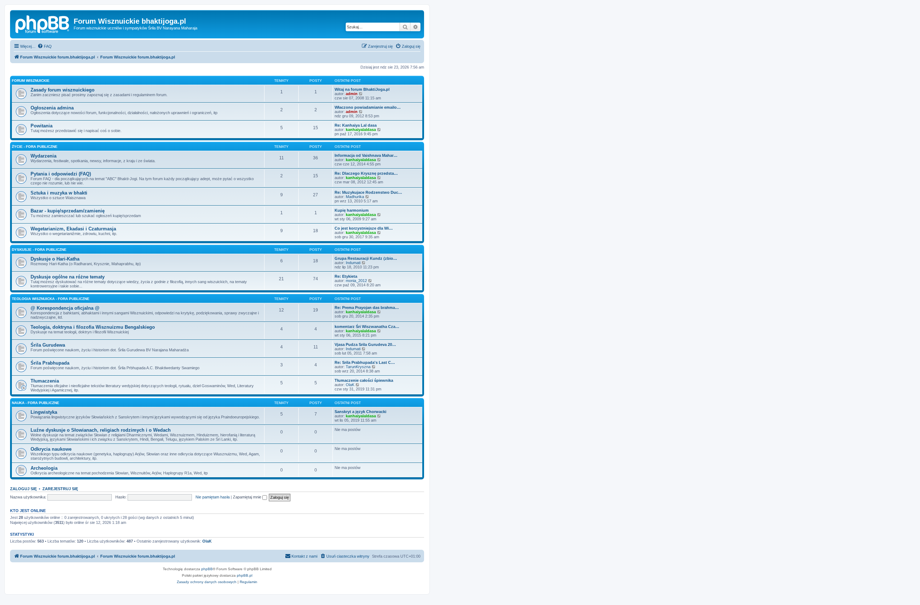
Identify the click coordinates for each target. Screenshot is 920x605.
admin (352, 94)
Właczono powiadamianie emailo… (368, 107)
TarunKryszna (358, 367)
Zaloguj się (23, 489)
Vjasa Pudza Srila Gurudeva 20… (365, 344)
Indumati (353, 263)
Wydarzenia (43, 156)
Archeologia (44, 468)
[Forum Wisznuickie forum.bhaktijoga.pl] (43, 23)
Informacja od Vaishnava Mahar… (366, 155)
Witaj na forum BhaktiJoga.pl (362, 89)
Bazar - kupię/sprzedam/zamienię (68, 211)
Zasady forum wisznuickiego (63, 90)
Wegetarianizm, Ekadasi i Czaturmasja (73, 228)
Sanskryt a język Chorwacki (360, 411)
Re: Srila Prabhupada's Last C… (365, 362)
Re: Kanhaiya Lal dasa (356, 125)
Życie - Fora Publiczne (35, 147)
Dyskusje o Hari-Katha (55, 259)
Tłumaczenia (45, 381)
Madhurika (355, 196)
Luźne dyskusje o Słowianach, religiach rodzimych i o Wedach (101, 430)
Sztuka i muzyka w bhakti (59, 193)
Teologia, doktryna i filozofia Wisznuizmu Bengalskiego (93, 327)
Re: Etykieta (346, 276)
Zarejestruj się (60, 489)
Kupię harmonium (352, 210)
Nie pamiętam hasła (213, 497)
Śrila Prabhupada (50, 363)
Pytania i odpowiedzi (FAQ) (61, 174)
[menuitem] (44, 46)
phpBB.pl (244, 575)
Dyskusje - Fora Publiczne (39, 250)
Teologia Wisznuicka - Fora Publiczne (50, 299)
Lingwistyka (44, 412)
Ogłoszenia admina (52, 108)
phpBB (207, 569)
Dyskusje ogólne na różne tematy (68, 277)
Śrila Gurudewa (48, 345)
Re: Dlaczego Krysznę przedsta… (366, 173)
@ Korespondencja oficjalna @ (65, 308)
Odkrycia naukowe (51, 449)
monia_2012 (356, 280)
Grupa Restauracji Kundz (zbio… (366, 258)
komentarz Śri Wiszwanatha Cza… (367, 326)
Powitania (41, 125)
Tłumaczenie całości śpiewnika (364, 380)
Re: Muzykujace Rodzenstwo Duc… (368, 192)
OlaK (350, 385)
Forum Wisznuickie (31, 81)
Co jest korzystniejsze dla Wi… (364, 228)
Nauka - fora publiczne (35, 403)
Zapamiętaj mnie (247, 497)
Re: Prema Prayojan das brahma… (367, 307)
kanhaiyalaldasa (361, 129)
